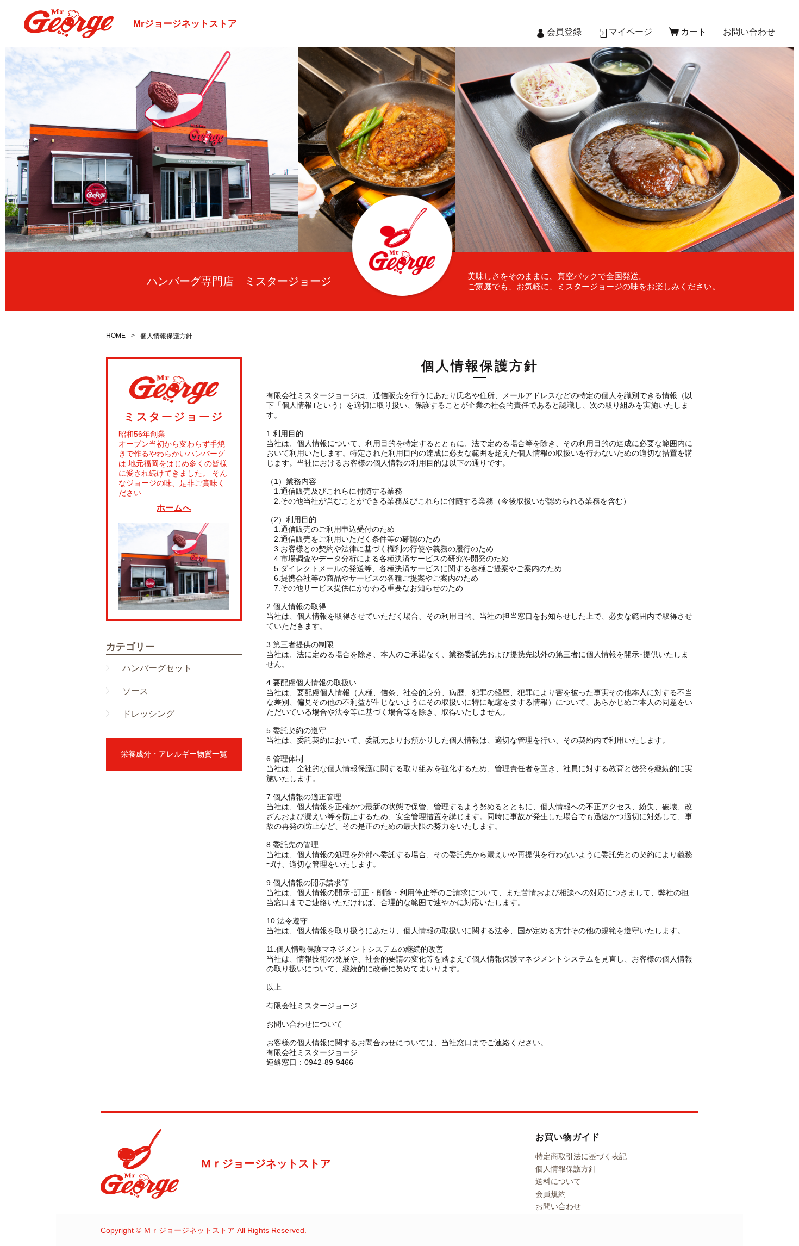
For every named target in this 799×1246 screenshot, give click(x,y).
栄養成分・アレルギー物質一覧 (174, 753)
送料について (558, 1181)
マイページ (630, 31)
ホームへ (174, 507)
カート (694, 31)
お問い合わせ (749, 31)
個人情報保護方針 (565, 1168)
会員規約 (550, 1193)
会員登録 (564, 31)
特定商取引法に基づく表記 (581, 1156)
